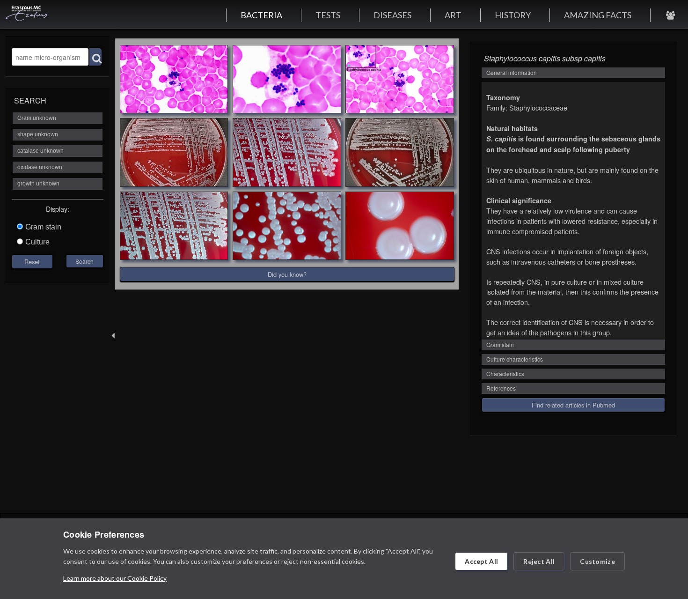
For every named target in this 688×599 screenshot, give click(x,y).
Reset (32, 261)
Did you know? (287, 274)
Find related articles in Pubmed (573, 404)
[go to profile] (670, 15)
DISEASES (392, 15)
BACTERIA (261, 15)
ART (453, 15)
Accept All (481, 561)
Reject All (539, 561)
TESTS (327, 15)
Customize (597, 561)
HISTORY (513, 15)
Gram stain (43, 227)
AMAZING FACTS (597, 15)
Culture (37, 242)
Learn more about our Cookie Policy (115, 578)
